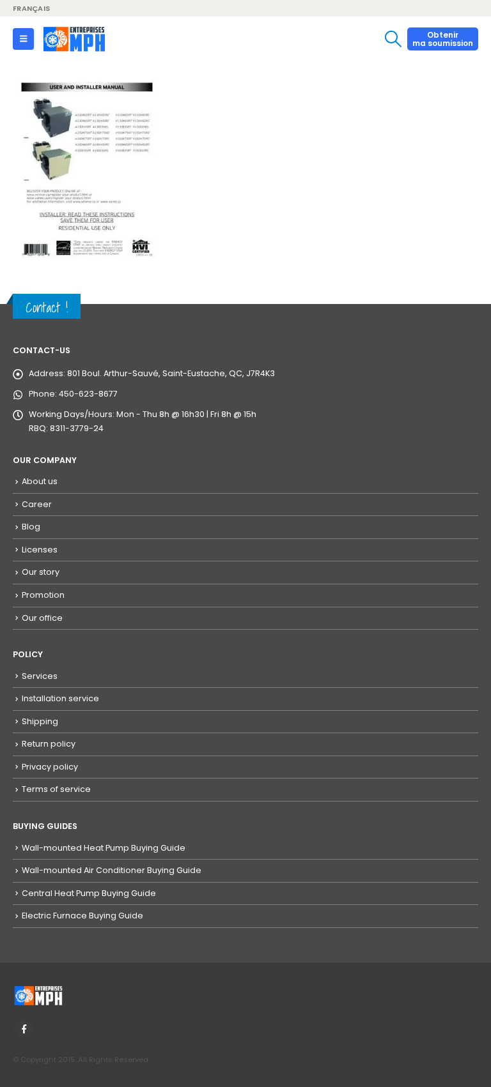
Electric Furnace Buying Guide (82, 915)
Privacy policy (50, 766)
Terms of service (56, 789)
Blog (31, 526)
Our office (42, 617)
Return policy (48, 743)
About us (40, 481)
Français (31, 8)
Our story (40, 571)
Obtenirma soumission (442, 39)
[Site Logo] (74, 39)
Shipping (40, 721)
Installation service (60, 698)
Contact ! (47, 307)
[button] (23, 39)
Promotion (43, 594)
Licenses (40, 549)
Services (40, 676)
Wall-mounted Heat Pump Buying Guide (103, 847)
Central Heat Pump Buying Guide (89, 893)
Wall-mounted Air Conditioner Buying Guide (111, 870)
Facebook (23, 1028)
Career (37, 504)
